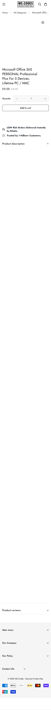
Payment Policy (9, 672)
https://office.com (33, 176)
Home (5, 12)
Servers (5, 646)
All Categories (20, 12)
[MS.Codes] (25, 4)
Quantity (6, 98)
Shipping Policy (9, 663)
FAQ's (5, 659)
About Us (6, 650)
